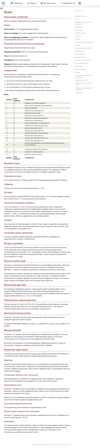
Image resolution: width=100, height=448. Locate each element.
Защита (77, 45)
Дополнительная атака (81, 63)
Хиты (76, 19)
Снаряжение (79, 27)
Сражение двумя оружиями (83, 48)
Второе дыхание (79, 51)
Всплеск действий (79, 54)
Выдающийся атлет (81, 80)
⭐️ (67, 3)
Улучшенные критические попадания (84, 76)
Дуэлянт (77, 39)
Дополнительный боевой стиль (83, 84)
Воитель (77, 72)
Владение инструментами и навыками (83, 23)
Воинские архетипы (80, 69)
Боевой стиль (78, 30)
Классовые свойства (80, 16)
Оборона (78, 36)
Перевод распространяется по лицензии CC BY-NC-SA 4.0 (51, 445)
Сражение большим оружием (84, 42)
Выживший (79, 93)
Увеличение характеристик (82, 60)
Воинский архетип (80, 57)
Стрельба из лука (80, 33)
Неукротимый (78, 66)
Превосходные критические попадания (84, 89)
